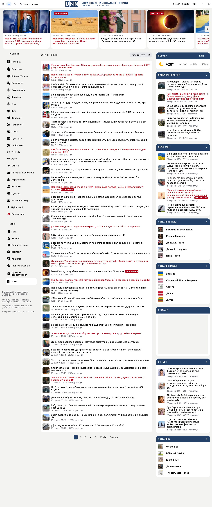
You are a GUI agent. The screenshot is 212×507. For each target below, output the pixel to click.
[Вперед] (208, 29)
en (202, 3)
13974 (103, 437)
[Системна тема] (9, 4)
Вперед (114, 437)
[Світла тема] (3, 4)
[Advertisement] (183, 334)
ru (208, 3)
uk (194, 3)
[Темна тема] (15, 4)
